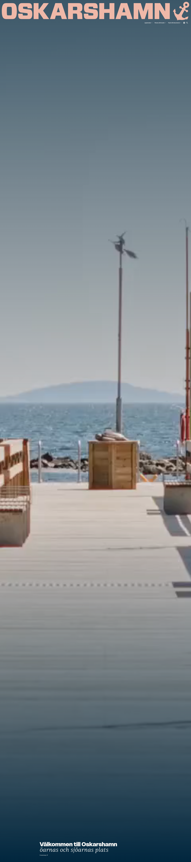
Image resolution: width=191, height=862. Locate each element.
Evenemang (43, 855)
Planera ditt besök (160, 23)
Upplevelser (148, 23)
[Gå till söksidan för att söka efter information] (187, 22)
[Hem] (95, 11)
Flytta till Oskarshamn (174, 23)
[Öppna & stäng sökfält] (184, 22)
